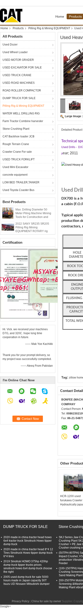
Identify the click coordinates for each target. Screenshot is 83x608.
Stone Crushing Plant (16, 128)
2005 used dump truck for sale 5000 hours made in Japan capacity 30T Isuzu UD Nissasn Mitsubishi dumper (26, 580)
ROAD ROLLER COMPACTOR (22, 90)
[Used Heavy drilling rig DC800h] (75, 105)
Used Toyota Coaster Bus (18, 190)
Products (18, 28)
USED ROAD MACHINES (19, 82)
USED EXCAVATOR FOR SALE (22, 67)
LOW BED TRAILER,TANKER (21, 182)
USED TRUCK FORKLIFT (19, 159)
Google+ (5, 606)
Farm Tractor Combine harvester (23, 121)
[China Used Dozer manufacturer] (12, 16)
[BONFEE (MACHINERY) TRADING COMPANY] (63, 105)
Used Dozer (10, 44)
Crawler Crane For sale (17, 151)
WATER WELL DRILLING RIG (21, 113)
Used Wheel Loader (15, 52)
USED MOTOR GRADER (18, 59)
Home (59, 16)
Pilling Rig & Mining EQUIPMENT (49, 28)
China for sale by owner (46, 601)
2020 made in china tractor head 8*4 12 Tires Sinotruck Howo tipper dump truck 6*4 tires (28, 553)
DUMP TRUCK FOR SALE (19, 98)
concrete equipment (15, 174)
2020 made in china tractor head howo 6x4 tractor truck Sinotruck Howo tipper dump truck (27, 541)
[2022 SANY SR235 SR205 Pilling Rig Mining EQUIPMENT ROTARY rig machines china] (8, 227)
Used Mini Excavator (15, 167)
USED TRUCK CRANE (17, 75)
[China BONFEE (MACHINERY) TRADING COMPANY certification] (25, 283)
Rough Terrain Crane (16, 144)
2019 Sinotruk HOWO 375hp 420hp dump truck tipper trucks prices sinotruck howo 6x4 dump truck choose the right (27, 566)
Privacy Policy (20, 601)
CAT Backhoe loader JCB (18, 136)
